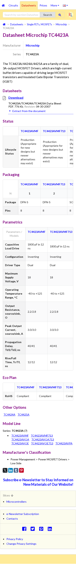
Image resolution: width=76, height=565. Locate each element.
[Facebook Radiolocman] (25, 528)
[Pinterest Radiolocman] (42, 528)
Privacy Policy (14, 539)
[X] (5, 470)
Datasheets (29, 5)
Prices (43, 5)
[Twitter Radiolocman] (34, 528)
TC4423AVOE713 (42, 443)
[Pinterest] (21, 470)
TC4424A (9, 414)
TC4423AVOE (20, 443)
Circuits (13, 5)
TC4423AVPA (63, 443)
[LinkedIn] (10, 470)
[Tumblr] (16, 470)
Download (15, 97)
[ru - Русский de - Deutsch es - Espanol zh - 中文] (65, 5)
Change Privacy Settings (21, 543)
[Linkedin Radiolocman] (51, 528)
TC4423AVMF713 (54, 131)
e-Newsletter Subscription (22, 514)
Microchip (33, 45)
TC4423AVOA (20, 439)
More (56, 4)
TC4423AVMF (29, 131)
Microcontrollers (16, 501)
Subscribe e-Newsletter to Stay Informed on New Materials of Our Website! (38, 482)
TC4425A (23, 414)
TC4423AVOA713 (42, 439)
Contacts (12, 518)
